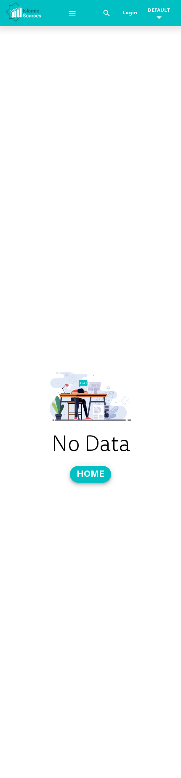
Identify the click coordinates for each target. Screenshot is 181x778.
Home (90, 473)
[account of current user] (72, 13)
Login (129, 12)
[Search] (106, 13)
